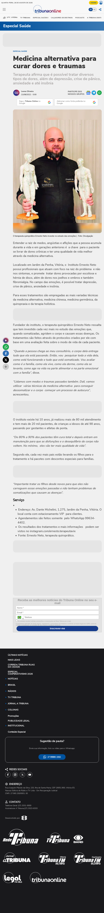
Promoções (13, 716)
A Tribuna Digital (95, 17)
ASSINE (93, 3)
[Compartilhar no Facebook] (6, 353)
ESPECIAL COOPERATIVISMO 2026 (20, 673)
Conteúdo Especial (17, 732)
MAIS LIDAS (14, 660)
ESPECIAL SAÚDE (20, 51)
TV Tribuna (25, 17)
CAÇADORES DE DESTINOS (62, 17)
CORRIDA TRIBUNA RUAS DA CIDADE (21, 666)
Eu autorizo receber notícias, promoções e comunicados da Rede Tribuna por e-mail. (44, 621)
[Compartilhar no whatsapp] (6, 347)
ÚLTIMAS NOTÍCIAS (18, 655)
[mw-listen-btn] (6, 340)
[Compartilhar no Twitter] (6, 360)
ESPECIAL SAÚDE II (40, 17)
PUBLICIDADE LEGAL (19, 721)
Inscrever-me (57, 628)
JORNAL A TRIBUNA (18, 703)
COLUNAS (13, 709)
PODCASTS (79, 17)
